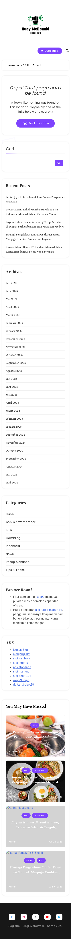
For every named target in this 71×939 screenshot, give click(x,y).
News (10, 554)
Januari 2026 (14, 331)
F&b (9, 530)
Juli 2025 (11, 378)
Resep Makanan (17, 562)
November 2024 (15, 442)
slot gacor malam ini (48, 609)
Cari (10, 148)
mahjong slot (21, 654)
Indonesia (13, 546)
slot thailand (21, 671)
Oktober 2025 (14, 354)
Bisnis (10, 514)
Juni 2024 (12, 482)
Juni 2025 (12, 386)
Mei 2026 (11, 299)
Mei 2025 (11, 394)
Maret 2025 (13, 410)
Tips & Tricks (15, 570)
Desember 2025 (15, 339)
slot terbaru (20, 662)
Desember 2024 (15, 434)
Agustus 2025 (14, 370)
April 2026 (12, 307)
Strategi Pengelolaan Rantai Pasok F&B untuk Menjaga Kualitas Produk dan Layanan (36, 872)
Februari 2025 (14, 418)
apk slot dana (22, 667)
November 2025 (15, 346)
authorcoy (15, 751)
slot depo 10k (22, 675)
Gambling (13, 538)
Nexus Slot (20, 649)
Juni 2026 (12, 291)
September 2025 (16, 362)
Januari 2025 (14, 426)
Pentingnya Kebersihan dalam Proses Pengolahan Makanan (35, 734)
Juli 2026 (11, 283)
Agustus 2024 (14, 466)
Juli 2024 (11, 474)
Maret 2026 (13, 315)
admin (12, 796)
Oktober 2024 (14, 450)
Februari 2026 (14, 323)
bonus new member (21, 522)
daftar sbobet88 (23, 684)
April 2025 (12, 402)
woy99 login (21, 680)
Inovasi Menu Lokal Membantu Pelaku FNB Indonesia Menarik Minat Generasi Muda (35, 782)
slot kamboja (21, 658)
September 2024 (16, 458)
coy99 (40, 596)
